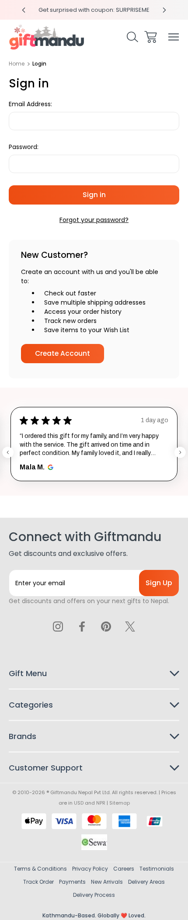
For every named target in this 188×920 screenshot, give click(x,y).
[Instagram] (58, 626)
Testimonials (156, 868)
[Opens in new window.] (49, 467)
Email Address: (30, 104)
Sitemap (119, 802)
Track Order (38, 881)
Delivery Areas (146, 881)
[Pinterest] (106, 626)
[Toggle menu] (174, 37)
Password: (23, 146)
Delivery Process (94, 895)
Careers (123, 868)
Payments (72, 881)
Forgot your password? (94, 219)
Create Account (62, 353)
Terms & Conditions (40, 868)
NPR (100, 802)
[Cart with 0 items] (150, 37)
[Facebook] (82, 626)
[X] (130, 626)
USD (79, 802)
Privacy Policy (90, 868)
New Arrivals (107, 881)
